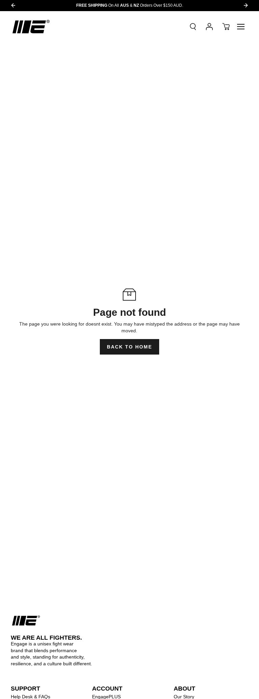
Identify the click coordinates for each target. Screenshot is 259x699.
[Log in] (209, 26)
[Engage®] (31, 26)
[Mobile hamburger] (240, 26)
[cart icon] (226, 26)
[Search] (192, 26)
